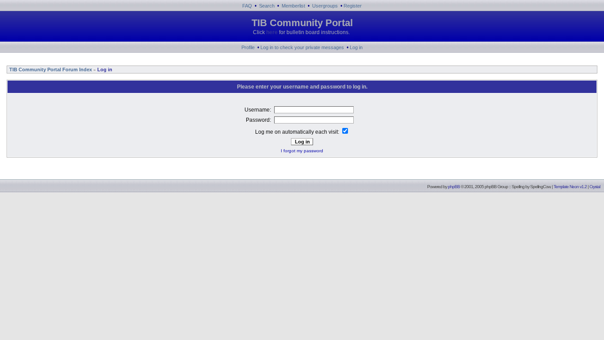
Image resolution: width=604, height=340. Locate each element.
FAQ (247, 5)
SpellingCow (540, 186)
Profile (248, 47)
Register (353, 5)
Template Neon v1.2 (570, 186)
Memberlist (293, 5)
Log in (356, 47)
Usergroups (325, 5)
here (272, 32)
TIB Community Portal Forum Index (50, 69)
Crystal (594, 186)
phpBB (454, 186)
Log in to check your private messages (302, 47)
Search (267, 5)
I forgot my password (302, 150)
